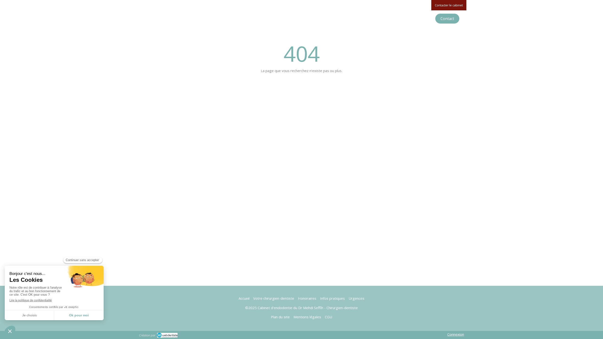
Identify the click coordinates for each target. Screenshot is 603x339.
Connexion (455, 334)
